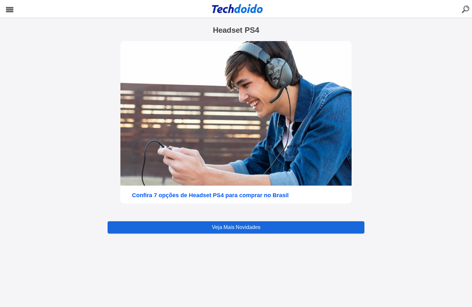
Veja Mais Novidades (236, 227)
